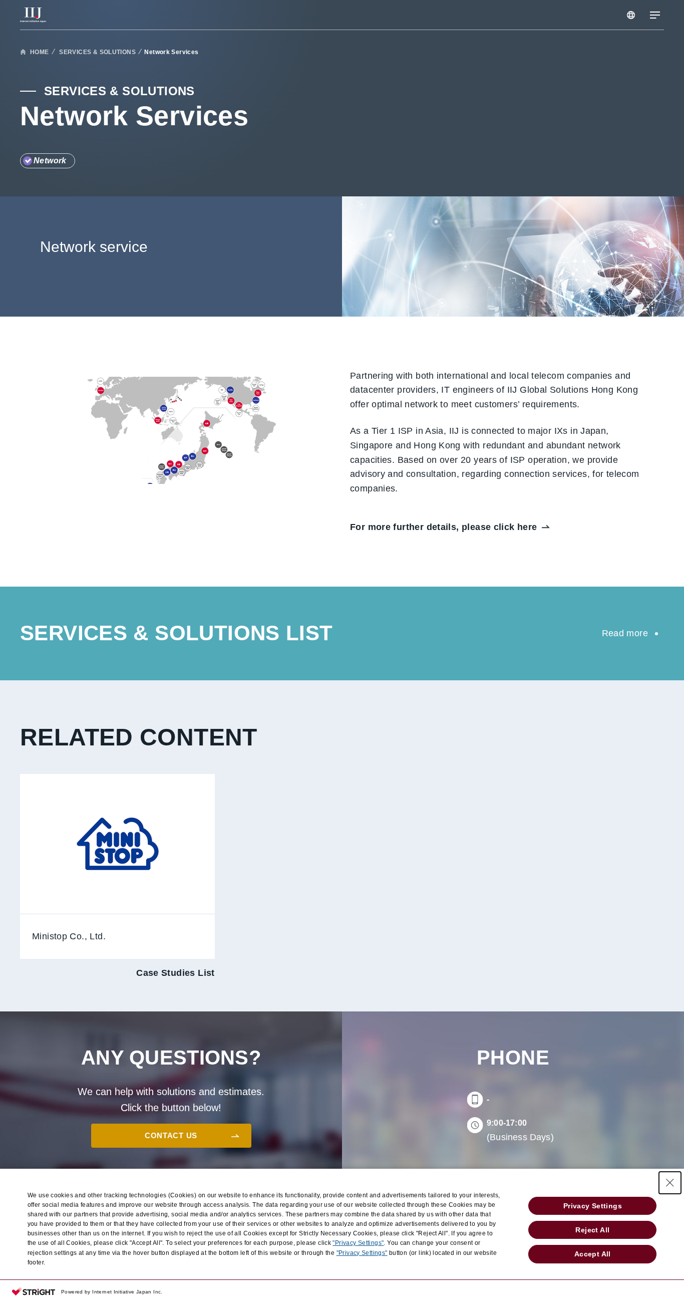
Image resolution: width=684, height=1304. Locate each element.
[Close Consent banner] (670, 1183)
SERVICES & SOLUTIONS (97, 52)
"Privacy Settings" (358, 1242)
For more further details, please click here (443, 527)
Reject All (592, 1230)
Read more (625, 633)
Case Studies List (175, 973)
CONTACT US (171, 1135)
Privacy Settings (592, 1206)
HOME (39, 52)
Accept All (592, 1254)
